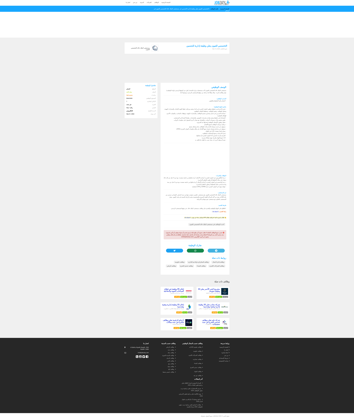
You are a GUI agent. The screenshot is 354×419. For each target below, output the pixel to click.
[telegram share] (216, 251)
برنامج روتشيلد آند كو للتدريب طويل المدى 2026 (192, 400)
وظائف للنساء (201, 266)
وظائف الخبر (171, 361)
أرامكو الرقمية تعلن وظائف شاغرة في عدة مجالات (173, 321)
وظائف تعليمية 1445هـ (195, 347)
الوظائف (156, 2)
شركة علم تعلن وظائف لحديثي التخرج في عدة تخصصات (211, 322)
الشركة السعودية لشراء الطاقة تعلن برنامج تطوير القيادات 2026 (192, 384)
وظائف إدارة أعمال (218, 262)
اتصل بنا (128, 2)
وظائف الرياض (171, 266)
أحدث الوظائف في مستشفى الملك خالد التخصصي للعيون (206, 224)
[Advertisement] (298, 25)
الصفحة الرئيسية (166, 2)
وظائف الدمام (171, 358)
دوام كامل (212, 297)
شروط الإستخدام (223, 358)
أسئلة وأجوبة (224, 352)
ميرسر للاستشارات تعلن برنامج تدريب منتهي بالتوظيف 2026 (192, 389)
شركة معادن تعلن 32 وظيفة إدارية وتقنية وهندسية (209, 306)
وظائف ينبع (171, 364)
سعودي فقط (219, 297)
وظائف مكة (171, 352)
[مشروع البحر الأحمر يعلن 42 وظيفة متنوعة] (224, 294)
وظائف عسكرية (197, 359)
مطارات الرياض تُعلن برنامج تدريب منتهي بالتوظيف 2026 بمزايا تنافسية (191, 406)
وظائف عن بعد (198, 375)
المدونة (142, 2)
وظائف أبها (171, 369)
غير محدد (220, 312)
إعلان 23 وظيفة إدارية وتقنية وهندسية (173, 306)
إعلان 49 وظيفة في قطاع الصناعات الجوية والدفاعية (174, 290)
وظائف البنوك (198, 371)
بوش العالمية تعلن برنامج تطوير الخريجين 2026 (191, 395)
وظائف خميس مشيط (169, 372)
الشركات (149, 2)
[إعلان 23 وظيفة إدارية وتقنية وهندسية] (188, 310)
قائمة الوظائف (214, 8)
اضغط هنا (215, 211)
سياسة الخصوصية (223, 361)
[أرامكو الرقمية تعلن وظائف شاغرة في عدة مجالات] (188, 325)
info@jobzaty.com (143, 352)
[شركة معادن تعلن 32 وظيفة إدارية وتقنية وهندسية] (224, 310)
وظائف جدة (171, 350)
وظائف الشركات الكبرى (216, 266)
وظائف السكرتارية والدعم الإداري (198, 262)
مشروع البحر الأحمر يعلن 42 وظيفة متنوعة (209, 290)
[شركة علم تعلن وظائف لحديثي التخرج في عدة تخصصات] (224, 325)
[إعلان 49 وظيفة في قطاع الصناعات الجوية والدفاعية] (188, 294)
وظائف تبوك (171, 366)
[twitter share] (174, 251)
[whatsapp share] (195, 251)
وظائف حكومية (179, 262)
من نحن (135, 2)
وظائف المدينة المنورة (168, 355)
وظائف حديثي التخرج (186, 266)
